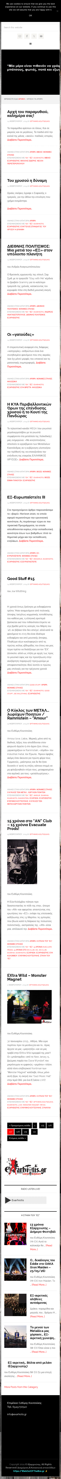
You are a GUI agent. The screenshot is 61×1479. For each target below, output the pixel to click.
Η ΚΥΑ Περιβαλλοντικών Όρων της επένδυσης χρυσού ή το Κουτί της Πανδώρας (29, 410)
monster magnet (31, 1105)
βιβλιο (47, 158)
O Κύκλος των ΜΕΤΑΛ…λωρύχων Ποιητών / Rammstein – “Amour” (28, 714)
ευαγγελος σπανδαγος (31, 227)
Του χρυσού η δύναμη (27, 180)
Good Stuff (35, 685)
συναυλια (46, 1108)
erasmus (38, 559)
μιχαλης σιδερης (28, 161)
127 (10, 1132)
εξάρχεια (34, 798)
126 (50, 1125)
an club (42, 950)
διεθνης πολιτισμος (35, 315)
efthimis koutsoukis (43, 1102)
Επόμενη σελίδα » (17, 1138)
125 (42, 1125)
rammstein (23, 798)
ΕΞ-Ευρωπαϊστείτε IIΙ (26, 497)
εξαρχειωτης (13, 161)
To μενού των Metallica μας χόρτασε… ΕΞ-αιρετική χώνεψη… (42, 1333)
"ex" (26, 158)
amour (37, 795)
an (36, 950)
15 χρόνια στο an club (24, 950)
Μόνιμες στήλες (26, 309)
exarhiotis (39, 158)
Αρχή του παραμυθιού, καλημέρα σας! (27, 113)
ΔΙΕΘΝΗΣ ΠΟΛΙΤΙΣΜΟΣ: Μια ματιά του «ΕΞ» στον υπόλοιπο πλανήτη (29, 250)
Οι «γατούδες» (20, 334)
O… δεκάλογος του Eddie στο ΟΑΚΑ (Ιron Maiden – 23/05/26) (42, 1265)
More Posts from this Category (21, 1387)
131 (34, 1132)
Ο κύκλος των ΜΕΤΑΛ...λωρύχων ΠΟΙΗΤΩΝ (26, 792)
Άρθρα (33, 152)
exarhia (45, 795)
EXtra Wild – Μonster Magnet (26, 977)
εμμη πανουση (14, 480)
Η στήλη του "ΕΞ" (44, 941)
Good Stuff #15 (20, 578)
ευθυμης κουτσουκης (17, 801)
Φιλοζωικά (12, 382)
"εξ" (31, 158)
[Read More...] (39, 1284)
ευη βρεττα (25, 387)
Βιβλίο (39, 152)
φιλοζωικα (37, 387)
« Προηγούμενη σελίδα (19, 1125)
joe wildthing (20, 694)
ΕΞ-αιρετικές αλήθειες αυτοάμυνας (39, 1299)
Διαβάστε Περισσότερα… (19, 139)
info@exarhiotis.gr (17, 1414)
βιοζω (47, 477)
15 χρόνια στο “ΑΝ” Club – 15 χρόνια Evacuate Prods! (29, 825)
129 (25, 1132)
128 (18, 1132)
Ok (30, 15)
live (20, 1105)
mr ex (42, 1105)
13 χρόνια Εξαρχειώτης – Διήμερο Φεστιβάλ (43, 1228)
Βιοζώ (39, 472)
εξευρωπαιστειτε (28, 562)
